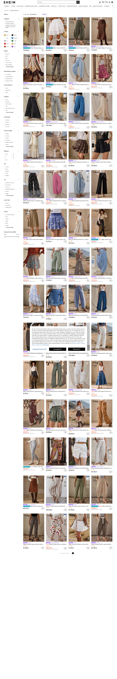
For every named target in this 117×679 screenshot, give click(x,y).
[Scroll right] (112, 6)
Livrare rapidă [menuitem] (20, 6)
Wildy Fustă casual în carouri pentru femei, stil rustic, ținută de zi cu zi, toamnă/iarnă (56, 353)
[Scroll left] (110, 6)
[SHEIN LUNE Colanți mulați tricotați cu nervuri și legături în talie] (33, 451)
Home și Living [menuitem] (61, 6)
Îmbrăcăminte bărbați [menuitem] (72, 6)
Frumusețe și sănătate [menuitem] (109, 6)
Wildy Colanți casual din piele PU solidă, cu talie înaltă (102, 239)
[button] (109, 2)
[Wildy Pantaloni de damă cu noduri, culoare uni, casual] (101, 184)
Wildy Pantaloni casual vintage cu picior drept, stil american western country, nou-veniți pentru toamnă (102, 430)
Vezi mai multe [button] (10, 66)
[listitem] (34, 34)
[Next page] (75, 553)
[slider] (5, 236)
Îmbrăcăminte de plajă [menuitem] (44, 6)
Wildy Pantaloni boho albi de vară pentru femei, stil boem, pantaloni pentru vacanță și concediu (79, 391)
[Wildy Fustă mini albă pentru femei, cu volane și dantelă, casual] (79, 145)
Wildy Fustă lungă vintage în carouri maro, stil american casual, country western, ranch (101, 48)
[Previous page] (71, 553)
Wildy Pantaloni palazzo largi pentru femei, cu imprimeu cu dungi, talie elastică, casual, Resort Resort (101, 468)
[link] (103, 2)
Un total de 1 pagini (64, 553)
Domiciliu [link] (6, 10)
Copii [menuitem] (90, 6)
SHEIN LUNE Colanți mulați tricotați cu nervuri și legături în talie (33, 466)
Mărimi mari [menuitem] (54, 6)
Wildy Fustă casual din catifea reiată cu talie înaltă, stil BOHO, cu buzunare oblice (33, 506)
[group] (11, 21)
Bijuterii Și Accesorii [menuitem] (98, 6)
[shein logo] (9, 2)
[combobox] (31, 14)
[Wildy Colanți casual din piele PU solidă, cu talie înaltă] (101, 223)
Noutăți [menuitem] (13, 6)
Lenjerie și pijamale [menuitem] (83, 6)
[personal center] (100, 2)
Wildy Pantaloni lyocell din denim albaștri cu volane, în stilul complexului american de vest (101, 315)
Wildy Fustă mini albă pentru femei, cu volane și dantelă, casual (79, 162)
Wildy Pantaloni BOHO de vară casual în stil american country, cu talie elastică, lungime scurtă (102, 506)
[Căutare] (78, 2)
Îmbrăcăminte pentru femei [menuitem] (31, 6)
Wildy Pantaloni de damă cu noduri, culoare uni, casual (102, 200)
